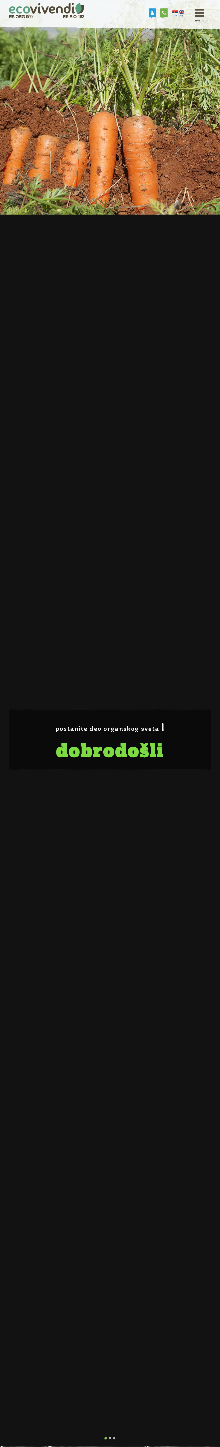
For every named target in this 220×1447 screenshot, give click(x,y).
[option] (110, 723)
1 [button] (106, 1438)
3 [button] (114, 1438)
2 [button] (110, 1438)
